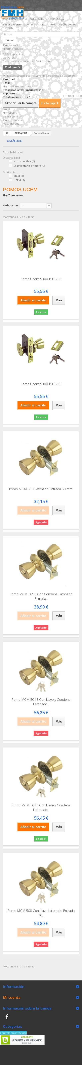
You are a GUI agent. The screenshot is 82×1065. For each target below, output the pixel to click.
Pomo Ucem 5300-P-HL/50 (41, 279)
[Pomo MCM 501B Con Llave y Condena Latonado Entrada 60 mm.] (41, 668)
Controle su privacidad (13, 1033)
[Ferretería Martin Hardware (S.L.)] (13, 15)
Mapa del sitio (11, 123)
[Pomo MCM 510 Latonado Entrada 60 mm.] (41, 457)
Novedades (10, 113)
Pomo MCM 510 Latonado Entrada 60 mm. (41, 489)
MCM (19, 175)
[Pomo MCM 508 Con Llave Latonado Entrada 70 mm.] (41, 879)
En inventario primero (29, 166)
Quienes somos (12, 120)
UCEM (19, 180)
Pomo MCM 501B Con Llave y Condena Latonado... (41, 701)
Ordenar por (11, 205)
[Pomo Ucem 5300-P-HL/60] (41, 352)
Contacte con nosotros (16, 5)
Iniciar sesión (11, 2)
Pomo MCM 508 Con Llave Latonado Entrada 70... (41, 912)
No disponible (24, 161)
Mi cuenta (11, 997)
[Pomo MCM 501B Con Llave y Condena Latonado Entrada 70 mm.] (41, 774)
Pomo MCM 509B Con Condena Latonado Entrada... (41, 596)
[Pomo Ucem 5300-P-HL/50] (41, 247)
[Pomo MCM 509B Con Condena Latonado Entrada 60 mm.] (41, 562)
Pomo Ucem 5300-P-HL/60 (41, 384)
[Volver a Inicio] (7, 133)
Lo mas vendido (12, 116)
